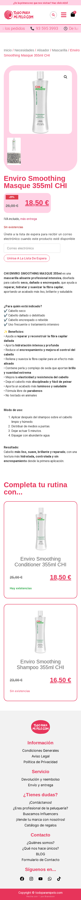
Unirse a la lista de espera (27, 258)
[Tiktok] (59, 879)
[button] (65, 77)
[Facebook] (22, 879)
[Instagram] (31, 879)
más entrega (28, 219)
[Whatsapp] (50, 879)
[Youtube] (40, 879)
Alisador (43, 50)
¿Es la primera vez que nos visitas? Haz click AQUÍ (40, 3)
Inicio (8, 50)
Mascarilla (59, 50)
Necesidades (24, 50)
